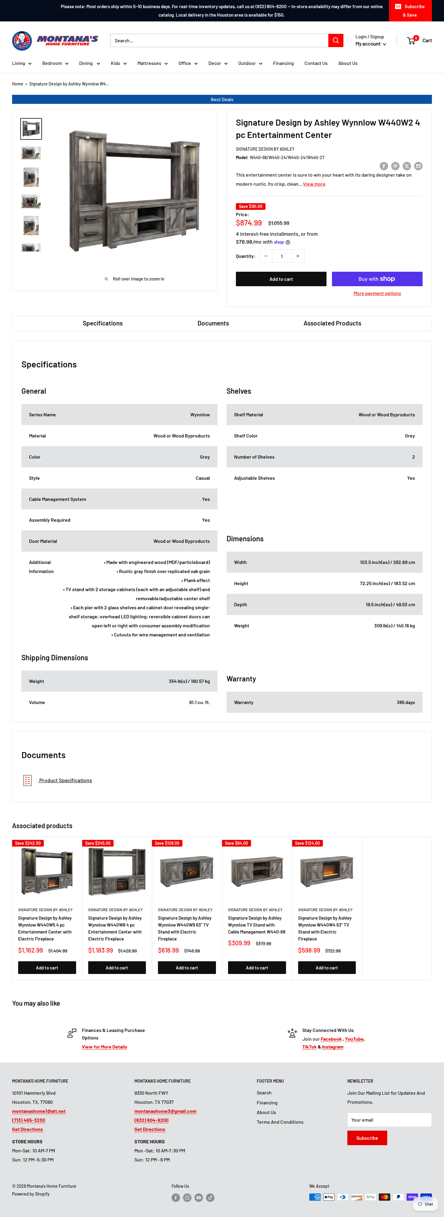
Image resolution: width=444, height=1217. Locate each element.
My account (368, 43)
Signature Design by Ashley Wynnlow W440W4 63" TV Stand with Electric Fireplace (325, 928)
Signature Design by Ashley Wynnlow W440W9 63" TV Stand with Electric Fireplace (184, 928)
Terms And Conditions (280, 1122)
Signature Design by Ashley (265, 149)
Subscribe (367, 1138)
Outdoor (247, 63)
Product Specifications (65, 780)
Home (17, 83)
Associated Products (332, 323)
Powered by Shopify (31, 1193)
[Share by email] (418, 165)
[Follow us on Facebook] (176, 1197)
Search (264, 1092)
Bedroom (52, 63)
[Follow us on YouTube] (199, 1197)
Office (185, 63)
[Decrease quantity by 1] (265, 256)
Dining (86, 63)
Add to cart (281, 279)
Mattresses (149, 63)
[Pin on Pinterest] (395, 165)
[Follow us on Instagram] (187, 1197)
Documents (213, 323)
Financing (283, 63)
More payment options (377, 293)
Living (18, 63)
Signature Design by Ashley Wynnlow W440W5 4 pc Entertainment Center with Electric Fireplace (45, 928)
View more (314, 184)
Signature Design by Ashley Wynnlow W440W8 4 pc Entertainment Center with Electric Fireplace (115, 928)
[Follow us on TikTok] (210, 1197)
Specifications (103, 323)
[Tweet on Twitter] (407, 165)
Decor (214, 63)
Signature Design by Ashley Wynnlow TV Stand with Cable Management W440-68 (256, 925)
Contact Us (316, 63)
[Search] (335, 40)
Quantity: (246, 256)
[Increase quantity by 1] (297, 256)
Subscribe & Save (414, 11)
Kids (115, 63)
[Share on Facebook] (384, 165)
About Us (348, 63)
